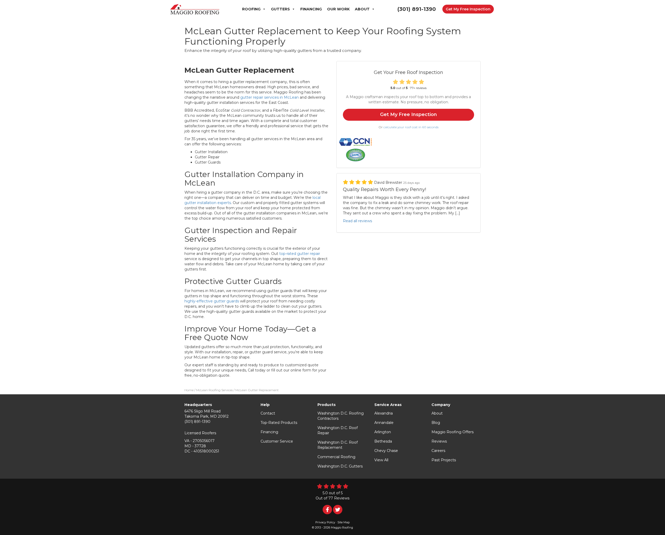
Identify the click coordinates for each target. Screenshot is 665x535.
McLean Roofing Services (214, 390)
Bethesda (383, 441)
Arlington (382, 432)
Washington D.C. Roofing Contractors (340, 416)
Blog (435, 422)
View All (381, 460)
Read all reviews (357, 221)
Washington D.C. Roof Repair (337, 430)
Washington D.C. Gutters (340, 466)
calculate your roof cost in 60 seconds (410, 127)
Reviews (439, 441)
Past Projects (443, 460)
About (362, 9)
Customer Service (277, 441)
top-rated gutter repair (299, 253)
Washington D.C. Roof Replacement (337, 445)
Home (189, 390)
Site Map (343, 522)
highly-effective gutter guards (211, 301)
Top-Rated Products (279, 422)
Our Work (338, 9)
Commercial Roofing (336, 457)
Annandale (384, 422)
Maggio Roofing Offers (452, 432)
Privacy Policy (325, 522)
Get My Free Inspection (468, 9)
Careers (438, 450)
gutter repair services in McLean (269, 97)
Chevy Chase (386, 450)
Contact (268, 413)
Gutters (280, 9)
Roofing (251, 9)
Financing (311, 9)
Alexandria (383, 413)
